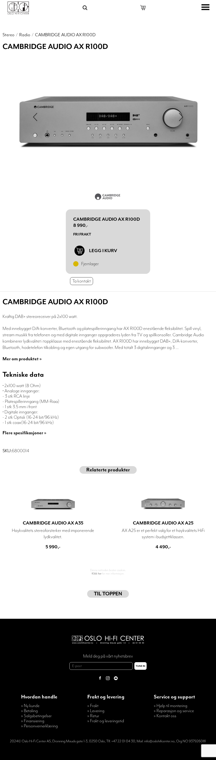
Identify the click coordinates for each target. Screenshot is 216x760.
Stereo (8, 35)
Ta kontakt (81, 281)
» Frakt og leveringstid (105, 721)
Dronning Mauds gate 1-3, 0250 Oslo (78, 741)
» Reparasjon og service (174, 710)
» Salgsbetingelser (36, 715)
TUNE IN (140, 666)
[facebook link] (100, 678)
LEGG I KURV (103, 250)
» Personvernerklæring (39, 726)
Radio (24, 35)
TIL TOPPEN (108, 594)
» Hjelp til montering (170, 705)
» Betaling (29, 710)
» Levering (95, 710)
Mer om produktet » (22, 359)
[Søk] (85, 8)
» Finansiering (32, 721)
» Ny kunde (30, 705)
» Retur (93, 715)
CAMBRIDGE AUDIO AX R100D (65, 35)
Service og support (174, 697)
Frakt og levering (105, 697)
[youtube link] (116, 678)
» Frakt (93, 705)
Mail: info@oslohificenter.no (156, 741)
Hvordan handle (39, 697)
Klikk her (96, 573)
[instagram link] (108, 678)
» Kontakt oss (165, 715)
